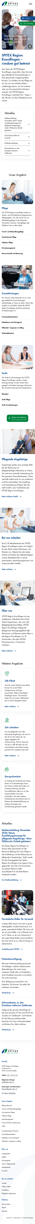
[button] (30, 3)
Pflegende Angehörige (9, 1193)
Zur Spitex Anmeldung (8, 1093)
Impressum (10, 1218)
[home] (10, 3)
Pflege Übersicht (7, 1106)
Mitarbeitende (6, 1167)
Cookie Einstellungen (27, 1218)
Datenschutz (17, 1218)
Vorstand (4, 1171)
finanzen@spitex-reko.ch (9, 1089)
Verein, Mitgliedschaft (8, 1164)
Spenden (4, 1211)
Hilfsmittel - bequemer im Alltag (11, 1141)
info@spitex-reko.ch (8, 1082)
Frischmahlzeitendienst (8, 1134)
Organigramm (6, 1154)
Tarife (3, 1126)
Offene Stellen (6, 1187)
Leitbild (4, 1157)
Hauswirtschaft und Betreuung (11, 1123)
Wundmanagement (7, 1119)
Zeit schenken (6, 1204)
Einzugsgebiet (6, 1160)
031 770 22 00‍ (12, 1075)
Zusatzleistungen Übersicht (10, 1131)
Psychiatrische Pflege (8, 1112)
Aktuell (4, 1208)
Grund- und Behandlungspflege (11, 1109)
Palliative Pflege (6, 1116)
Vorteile (4, 1183)
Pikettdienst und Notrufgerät (10, 1138)
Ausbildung (5, 1190)
